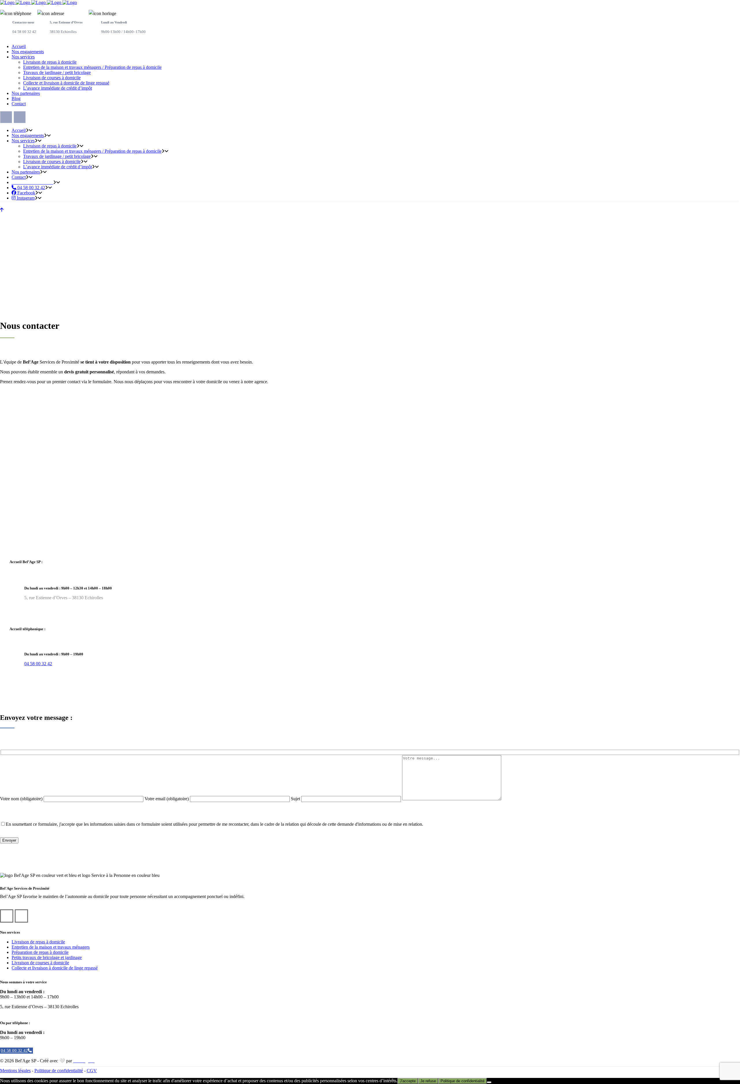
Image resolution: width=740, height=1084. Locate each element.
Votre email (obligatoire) (167, 798)
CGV (92, 1070)
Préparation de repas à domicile (40, 952)
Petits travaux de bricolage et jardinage (47, 957)
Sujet (296, 798)
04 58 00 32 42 (38, 663)
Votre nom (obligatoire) (22, 798)
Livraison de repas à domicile (38, 941)
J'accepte (408, 1081)
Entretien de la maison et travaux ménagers (51, 947)
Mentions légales (15, 1070)
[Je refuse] (489, 1082)
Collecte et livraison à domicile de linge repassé (55, 967)
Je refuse (428, 1081)
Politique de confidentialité (58, 1070)
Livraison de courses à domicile (40, 962)
